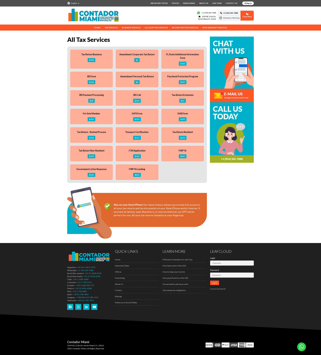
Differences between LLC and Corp (177, 259)
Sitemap (118, 296)
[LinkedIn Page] (86, 307)
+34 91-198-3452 (81, 294)
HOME (97, 27)
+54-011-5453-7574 (86, 267)
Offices (175, 3)
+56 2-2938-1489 (80, 279)
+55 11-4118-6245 (92, 276)
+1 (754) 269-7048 (209, 13)
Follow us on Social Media (126, 302)
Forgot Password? (218, 288)
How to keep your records (174, 272)
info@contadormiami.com (236, 97)
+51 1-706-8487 (79, 291)
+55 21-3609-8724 (93, 273)
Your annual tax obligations (174, 290)
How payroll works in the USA (175, 278)
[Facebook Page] (70, 307)
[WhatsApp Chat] (301, 346)
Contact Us (231, 3)
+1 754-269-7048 (85, 270)
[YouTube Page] (94, 307)
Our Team (217, 3)
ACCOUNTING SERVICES (156, 27)
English (72, 3)
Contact (118, 290)
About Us (203, 3)
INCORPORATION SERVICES (185, 27)
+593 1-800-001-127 (85, 285)
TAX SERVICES (111, 27)
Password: (214, 270)
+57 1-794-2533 (84, 282)
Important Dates (159, 3)
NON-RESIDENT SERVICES (214, 27)
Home (117, 259)
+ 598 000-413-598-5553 (87, 297)
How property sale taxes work (175, 284)
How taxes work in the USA (174, 265)
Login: (212, 258)
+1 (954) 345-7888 (232, 158)
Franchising (189, 3)
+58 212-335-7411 (85, 300)
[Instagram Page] (78, 307)
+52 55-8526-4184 (83, 288)
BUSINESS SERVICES (131, 27)
